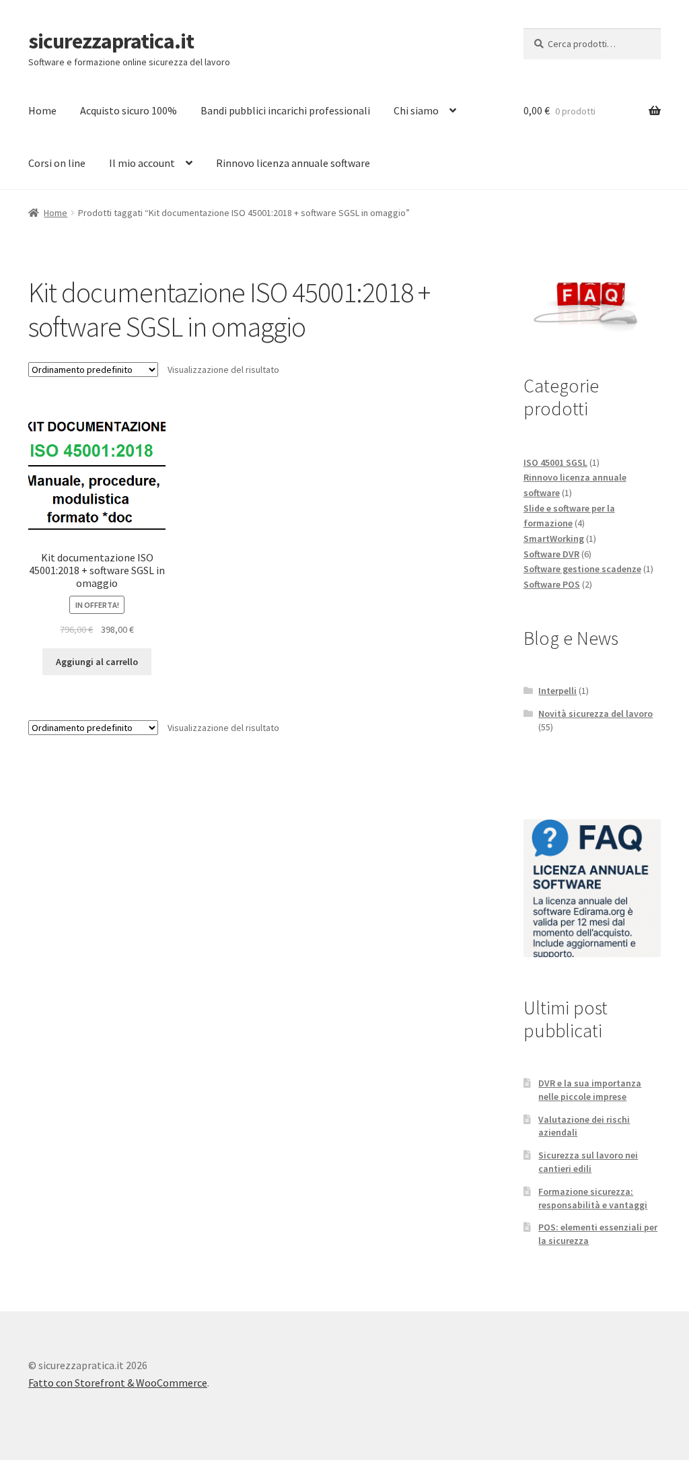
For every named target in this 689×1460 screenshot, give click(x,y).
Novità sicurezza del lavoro (595, 713)
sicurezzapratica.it (111, 41)
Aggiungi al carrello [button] (97, 662)
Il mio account (142, 163)
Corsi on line (56, 163)
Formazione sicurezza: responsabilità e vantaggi (592, 1198)
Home (42, 110)
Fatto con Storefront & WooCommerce (117, 1382)
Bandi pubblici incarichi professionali (285, 110)
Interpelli (557, 691)
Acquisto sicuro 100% (128, 110)
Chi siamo (416, 110)
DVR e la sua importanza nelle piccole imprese (589, 1090)
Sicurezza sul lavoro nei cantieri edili (588, 1162)
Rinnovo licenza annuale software (293, 163)
